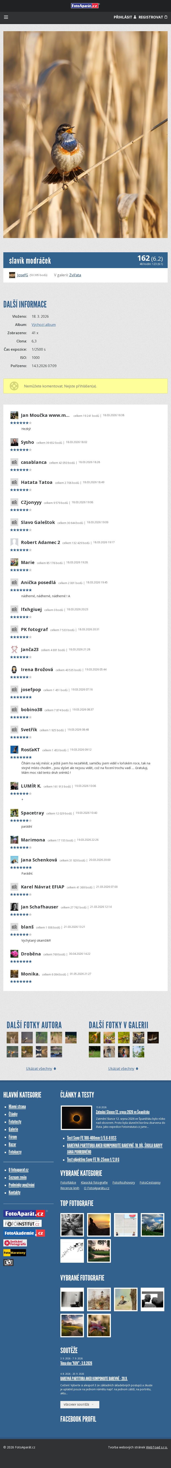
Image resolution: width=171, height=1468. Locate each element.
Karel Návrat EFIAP (42, 887)
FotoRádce (68, 1182)
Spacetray (32, 813)
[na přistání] (41, 1052)
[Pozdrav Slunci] (153, 1037)
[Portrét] (109, 1037)
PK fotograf (34, 629)
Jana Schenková (39, 860)
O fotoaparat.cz (18, 1170)
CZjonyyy (31, 502)
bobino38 (31, 709)
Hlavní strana (17, 1107)
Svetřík (29, 729)
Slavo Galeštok (38, 522)
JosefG (22, 275)
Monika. (30, 974)
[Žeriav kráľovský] (124, 1052)
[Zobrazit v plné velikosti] (85, 134)
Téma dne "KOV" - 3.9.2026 (76, 1363)
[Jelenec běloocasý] (94, 1052)
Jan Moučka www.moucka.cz (46, 415)
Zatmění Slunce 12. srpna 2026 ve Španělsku (123, 1112)
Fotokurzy (15, 1152)
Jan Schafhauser (39, 907)
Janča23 (30, 649)
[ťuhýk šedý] (27, 1037)
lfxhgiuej (31, 609)
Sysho (27, 442)
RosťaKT (30, 749)
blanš (27, 927)
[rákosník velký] (56, 1037)
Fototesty (15, 1122)
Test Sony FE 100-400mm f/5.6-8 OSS (91, 1138)
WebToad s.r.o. (157, 1447)
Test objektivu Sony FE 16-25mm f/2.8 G (93, 1159)
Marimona (33, 840)
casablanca (34, 462)
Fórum (13, 1137)
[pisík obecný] (41, 1037)
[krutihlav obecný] (12, 1037)
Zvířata (75, 275)
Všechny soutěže (77, 1405)
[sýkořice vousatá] (27, 1052)
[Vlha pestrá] (94, 1037)
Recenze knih (69, 1188)
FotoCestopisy (150, 1182)
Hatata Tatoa (37, 482)
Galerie (13, 1129)
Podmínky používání (22, 1185)
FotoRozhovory (123, 1182)
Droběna (31, 954)
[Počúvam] (138, 1037)
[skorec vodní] (56, 1052)
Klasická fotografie (94, 1182)
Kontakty (14, 1192)
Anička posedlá (38, 582)
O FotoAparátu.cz (96, 1188)
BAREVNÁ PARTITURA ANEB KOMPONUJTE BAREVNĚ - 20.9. (94, 1378)
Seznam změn (17, 1177)
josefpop (31, 689)
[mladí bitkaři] (12, 1052)
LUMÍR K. (31, 786)
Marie (28, 562)
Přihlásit (123, 17)
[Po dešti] (124, 1037)
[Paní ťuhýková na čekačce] (138, 1052)
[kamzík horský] (71, 1037)
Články (13, 1114)
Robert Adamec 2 (40, 542)
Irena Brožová (37, 669)
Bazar (12, 1144)
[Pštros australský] (109, 1052)
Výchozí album (44, 324)
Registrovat (151, 17)
